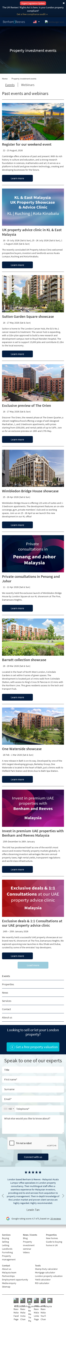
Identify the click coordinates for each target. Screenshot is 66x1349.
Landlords (7, 1248)
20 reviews (55, 1218)
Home (4, 78)
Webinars (27, 84)
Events (6, 976)
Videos (26, 1252)
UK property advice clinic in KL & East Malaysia (32, 232)
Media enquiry (9, 1283)
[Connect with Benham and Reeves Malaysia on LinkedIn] (36, 1309)
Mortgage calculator (45, 1272)
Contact (6, 1009)
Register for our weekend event (26, 144)
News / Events (30, 1234)
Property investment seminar (29, 1245)
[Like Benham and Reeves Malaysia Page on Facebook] (16, 1309)
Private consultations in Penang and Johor (31, 578)
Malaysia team (9, 1272)
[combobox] (8, 1109)
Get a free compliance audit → (32, 14)
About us (7, 1017)
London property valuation (49, 1276)
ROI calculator (42, 1283)
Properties (8, 984)
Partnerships (8, 1276)
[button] (36, 21)
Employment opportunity (15, 1279)
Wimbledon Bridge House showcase (30, 491)
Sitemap (6, 1286)
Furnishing (7, 1252)
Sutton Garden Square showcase (28, 316)
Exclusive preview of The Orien (26, 405)
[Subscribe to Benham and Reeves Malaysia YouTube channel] (43, 1309)
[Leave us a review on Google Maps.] (49, 1300)
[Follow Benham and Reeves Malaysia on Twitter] (29, 1311)
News (5, 992)
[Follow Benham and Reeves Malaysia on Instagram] (22, 1309)
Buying (5, 1238)
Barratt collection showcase (24, 659)
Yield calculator (43, 1279)
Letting (5, 1245)
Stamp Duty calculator (46, 1268)
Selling (5, 1241)
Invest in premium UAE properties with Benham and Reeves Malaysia (33, 833)
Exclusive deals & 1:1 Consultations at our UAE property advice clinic (32, 923)
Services (6, 1001)
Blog (25, 1238)
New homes (52, 1238)
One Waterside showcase (22, 748)
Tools (38, 1265)
